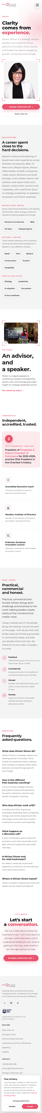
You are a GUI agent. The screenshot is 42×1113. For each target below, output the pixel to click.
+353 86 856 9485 (9, 1064)
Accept (30, 1106)
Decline (12, 1106)
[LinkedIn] (4, 1002)
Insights (5, 1052)
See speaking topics (13, 390)
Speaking (6, 1048)
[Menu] (37, 5)
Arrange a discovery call (21, 107)
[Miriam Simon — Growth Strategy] (9, 5)
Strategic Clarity (9, 1034)
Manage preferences (21, 1101)
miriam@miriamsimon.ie (12, 1068)
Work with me (21, 114)
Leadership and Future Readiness (16, 1043)
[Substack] (17, 1002)
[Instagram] (11, 1002)
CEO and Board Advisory (12, 1039)
